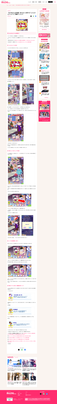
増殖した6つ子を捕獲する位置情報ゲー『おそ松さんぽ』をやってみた (25, 40)
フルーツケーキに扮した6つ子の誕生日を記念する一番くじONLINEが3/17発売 (20, 335)
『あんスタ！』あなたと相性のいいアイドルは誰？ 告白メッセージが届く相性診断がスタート (45, 73)
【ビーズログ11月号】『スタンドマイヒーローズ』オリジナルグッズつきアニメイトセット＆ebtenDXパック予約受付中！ (14, 369)
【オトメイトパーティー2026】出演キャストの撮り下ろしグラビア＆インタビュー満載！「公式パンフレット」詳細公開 (14, 383)
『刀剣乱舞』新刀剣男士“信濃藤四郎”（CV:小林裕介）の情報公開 (45, 94)
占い (26, 393)
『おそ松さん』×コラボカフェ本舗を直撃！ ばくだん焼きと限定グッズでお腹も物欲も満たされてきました (22, 334)
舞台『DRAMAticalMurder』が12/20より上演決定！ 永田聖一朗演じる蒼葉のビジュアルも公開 (45, 62)
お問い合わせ (14, 398)
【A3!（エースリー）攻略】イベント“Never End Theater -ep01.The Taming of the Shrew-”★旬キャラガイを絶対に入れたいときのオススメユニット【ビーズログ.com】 (29, 383)
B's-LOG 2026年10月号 (44, 26)
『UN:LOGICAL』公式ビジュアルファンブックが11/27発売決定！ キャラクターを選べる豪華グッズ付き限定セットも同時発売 (29, 369)
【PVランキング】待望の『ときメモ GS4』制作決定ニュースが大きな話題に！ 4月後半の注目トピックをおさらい (45, 83)
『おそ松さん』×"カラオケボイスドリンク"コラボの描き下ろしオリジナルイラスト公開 (45, 51)
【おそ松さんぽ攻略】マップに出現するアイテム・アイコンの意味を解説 (19, 337)
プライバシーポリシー (20, 398)
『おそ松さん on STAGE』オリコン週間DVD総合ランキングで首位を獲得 (19, 339)
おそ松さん (9, 10)
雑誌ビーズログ (20, 393)
